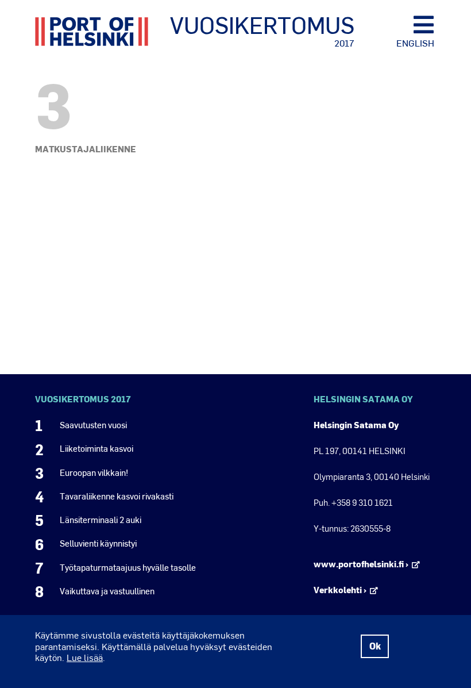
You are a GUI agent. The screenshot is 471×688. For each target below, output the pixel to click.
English (415, 42)
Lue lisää (85, 657)
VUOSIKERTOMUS (262, 30)
